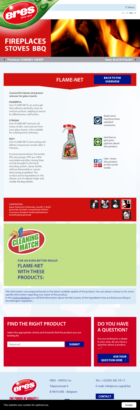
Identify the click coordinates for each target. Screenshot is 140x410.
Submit (74, 344)
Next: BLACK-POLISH (119, 59)
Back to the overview (112, 79)
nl (123, 12)
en (130, 12)
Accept (129, 405)
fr (127, 12)
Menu (131, 7)
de (134, 12)
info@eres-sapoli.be (118, 386)
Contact (104, 396)
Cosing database (21, 297)
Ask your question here (113, 358)
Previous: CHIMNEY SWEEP (25, 59)
